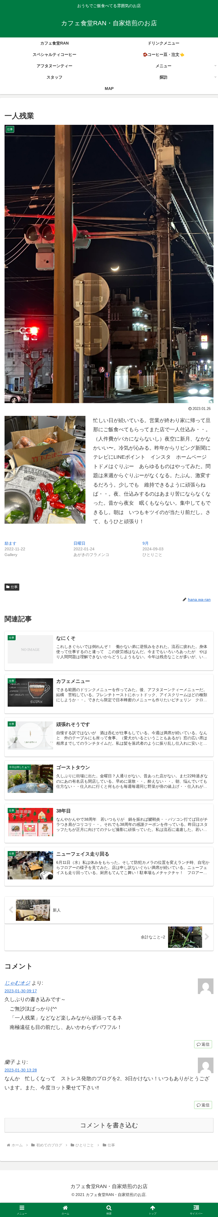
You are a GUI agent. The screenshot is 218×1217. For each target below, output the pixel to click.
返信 (205, 1044)
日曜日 (79, 543)
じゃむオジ (17, 983)
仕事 (14, 587)
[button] (201, 906)
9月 (145, 543)
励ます (10, 543)
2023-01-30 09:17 (21, 991)
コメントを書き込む (109, 1125)
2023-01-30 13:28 (21, 1070)
